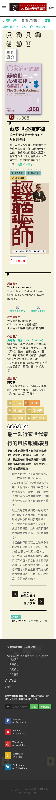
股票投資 (18, 173)
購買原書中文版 (38, 311)
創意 (6, 26)
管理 (47, 20)
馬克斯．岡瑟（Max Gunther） (26, 340)
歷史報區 (45, 706)
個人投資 (34, 173)
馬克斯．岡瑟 (25, 164)
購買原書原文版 (17, 311)
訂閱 (34, 706)
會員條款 (14, 664)
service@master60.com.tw (32, 655)
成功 (12, 26)
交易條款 (14, 669)
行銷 (38, 26)
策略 (24, 26)
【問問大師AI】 (20, 621)
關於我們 (14, 659)
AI (43, 26)
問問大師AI (13, 20)
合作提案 (14, 674)
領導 (31, 26)
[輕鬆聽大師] (10, 35)
